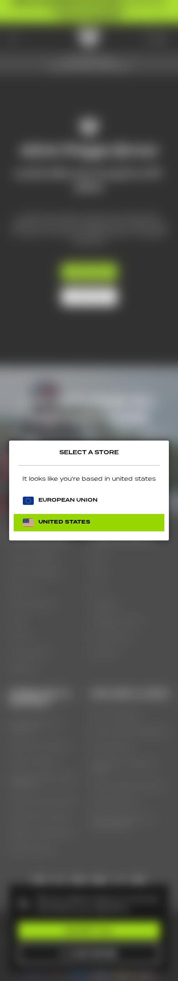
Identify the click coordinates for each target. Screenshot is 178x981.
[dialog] (89, 490)
